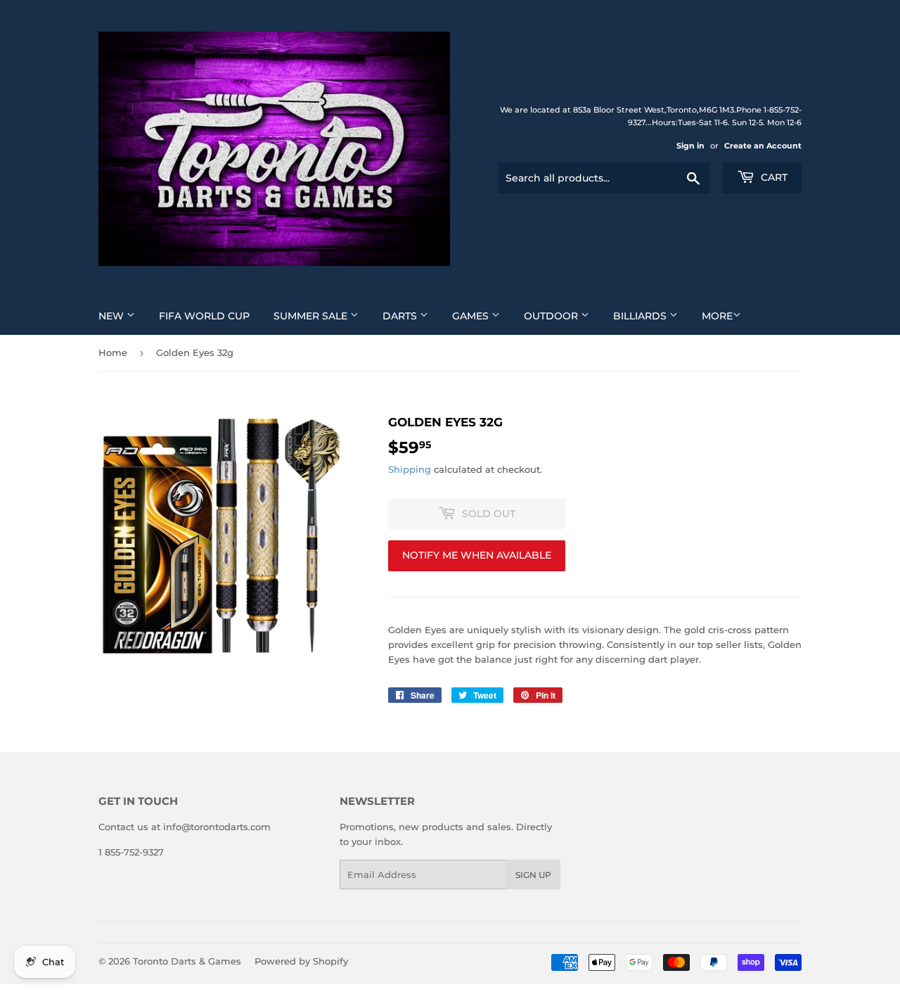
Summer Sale (312, 316)
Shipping (409, 469)
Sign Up (533, 875)
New (112, 316)
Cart (773, 177)
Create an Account (763, 146)
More (717, 316)
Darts (401, 316)
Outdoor (552, 316)
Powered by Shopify (301, 961)
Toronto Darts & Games (187, 961)
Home (112, 352)
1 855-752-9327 (131, 852)
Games (471, 316)
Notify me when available (476, 555)
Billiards (641, 316)
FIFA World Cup (204, 316)
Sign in (690, 146)
